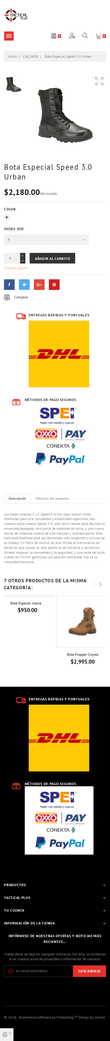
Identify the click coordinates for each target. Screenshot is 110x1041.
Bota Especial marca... (27, 603)
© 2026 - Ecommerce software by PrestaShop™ (41, 1017)
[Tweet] (24, 284)
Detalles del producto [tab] (51, 498)
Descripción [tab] (17, 498)
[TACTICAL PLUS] (16, 14)
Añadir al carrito (52, 258)
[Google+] (39, 284)
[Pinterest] (54, 284)
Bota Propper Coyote (82, 654)
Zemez (100, 1017)
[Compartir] (9, 284)
